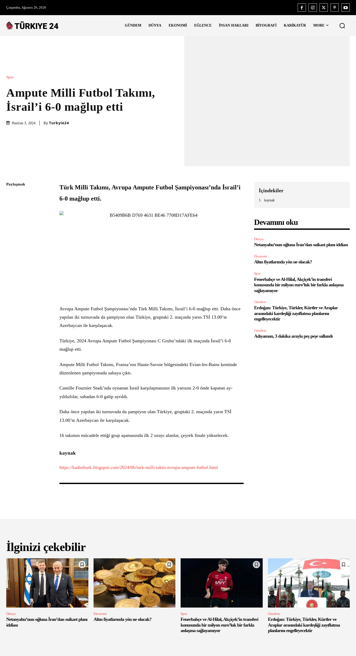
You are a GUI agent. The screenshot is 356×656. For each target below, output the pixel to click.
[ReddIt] (11, 246)
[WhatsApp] (11, 233)
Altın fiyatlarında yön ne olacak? (283, 261)
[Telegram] (11, 258)
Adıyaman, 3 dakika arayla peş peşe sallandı (293, 336)
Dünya (258, 239)
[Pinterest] (334, 7)
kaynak (269, 200)
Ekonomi (260, 256)
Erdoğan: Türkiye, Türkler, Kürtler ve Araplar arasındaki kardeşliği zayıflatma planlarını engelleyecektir (296, 313)
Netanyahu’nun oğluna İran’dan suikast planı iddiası (301, 244)
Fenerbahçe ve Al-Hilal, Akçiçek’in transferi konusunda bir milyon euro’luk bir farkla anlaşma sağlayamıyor (298, 285)
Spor (10, 77)
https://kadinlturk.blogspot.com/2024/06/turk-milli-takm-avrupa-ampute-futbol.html (138, 467)
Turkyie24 (59, 123)
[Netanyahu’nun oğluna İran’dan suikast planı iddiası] (47, 583)
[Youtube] (345, 7)
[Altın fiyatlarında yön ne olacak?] (135, 583)
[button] (342, 25)
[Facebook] (302, 7)
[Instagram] (313, 7)
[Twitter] (324, 7)
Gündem (260, 302)
